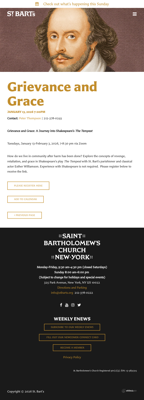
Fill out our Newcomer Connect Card (72, 337)
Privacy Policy (72, 357)
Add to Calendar (25, 199)
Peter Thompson (30, 118)
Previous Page (25, 215)
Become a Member (72, 347)
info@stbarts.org (62, 292)
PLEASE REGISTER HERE (28, 185)
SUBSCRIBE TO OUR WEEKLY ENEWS (72, 327)
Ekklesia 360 (129, 391)
